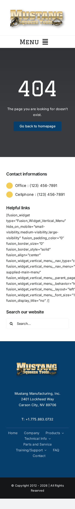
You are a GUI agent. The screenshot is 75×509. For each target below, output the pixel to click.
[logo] (37, 8)
